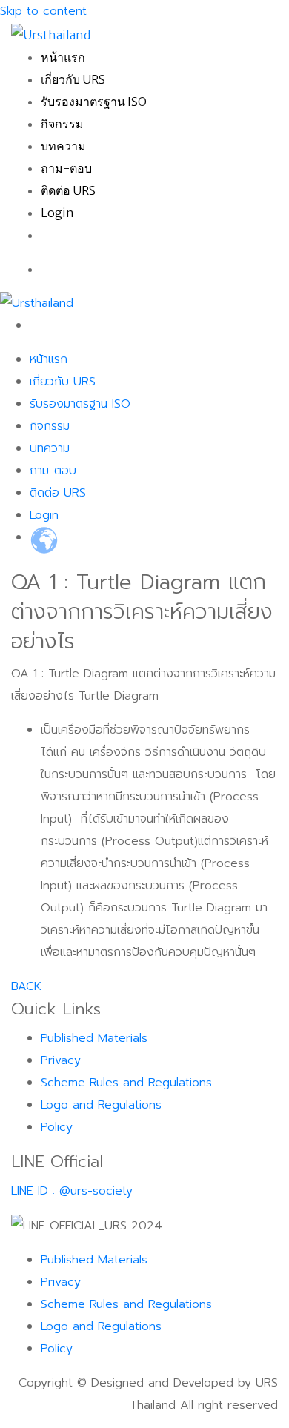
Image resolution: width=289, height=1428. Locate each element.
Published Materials (94, 1038)
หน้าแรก (63, 57)
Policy (57, 1127)
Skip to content (43, 11)
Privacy (61, 1060)
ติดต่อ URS (68, 190)
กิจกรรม (62, 123)
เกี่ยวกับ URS (73, 79)
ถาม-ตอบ (66, 168)
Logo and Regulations (101, 1105)
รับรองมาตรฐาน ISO (94, 101)
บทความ (63, 146)
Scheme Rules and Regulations (126, 1083)
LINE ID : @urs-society (72, 1191)
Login (57, 212)
